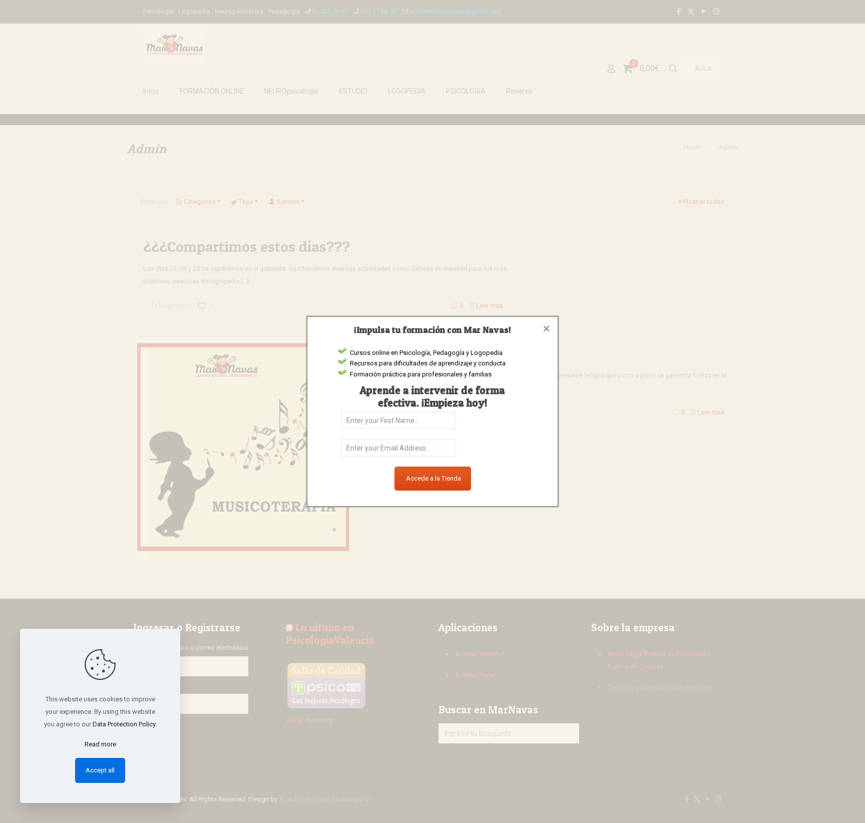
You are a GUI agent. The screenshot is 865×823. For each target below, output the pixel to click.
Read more (100, 744)
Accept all (100, 770)
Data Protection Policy (124, 724)
